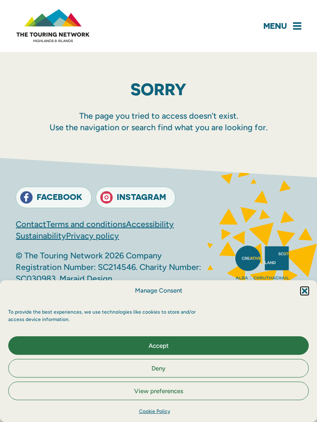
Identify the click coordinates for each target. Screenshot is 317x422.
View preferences (158, 391)
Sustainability (41, 236)
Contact (31, 224)
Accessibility (150, 224)
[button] (304, 291)
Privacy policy (92, 236)
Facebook (59, 197)
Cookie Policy (154, 411)
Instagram (141, 197)
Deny (158, 368)
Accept (159, 345)
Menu (275, 26)
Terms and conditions (86, 224)
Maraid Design (85, 279)
